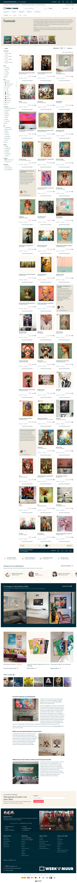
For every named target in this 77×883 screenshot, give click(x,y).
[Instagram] (8, 860)
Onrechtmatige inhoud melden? (42, 874)
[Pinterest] (10, 860)
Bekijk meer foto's (66, 586)
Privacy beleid (51, 874)
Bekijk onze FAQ (27, 195)
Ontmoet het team (44, 828)
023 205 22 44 (24, 823)
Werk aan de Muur (62, 836)
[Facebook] (11, 860)
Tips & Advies (37, 11)
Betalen (6, 828)
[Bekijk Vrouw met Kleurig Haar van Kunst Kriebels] (41, 603)
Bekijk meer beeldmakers (66, 565)
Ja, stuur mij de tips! (38, 801)
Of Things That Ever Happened (42, 22)
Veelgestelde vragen (9, 826)
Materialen (29, 11)
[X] (13, 860)
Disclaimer (34, 874)
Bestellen (24, 826)
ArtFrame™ (55, 700)
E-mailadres (35, 795)
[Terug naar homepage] (11, 8)
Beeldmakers (21, 11)
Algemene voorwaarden (28, 874)
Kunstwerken (6, 11)
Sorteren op (69, 48)
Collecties (14, 11)
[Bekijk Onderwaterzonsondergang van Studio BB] (65, 598)
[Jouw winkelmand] (72, 8)
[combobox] (34, 8)
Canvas (70, 28)
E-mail (30, 823)
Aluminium (37, 29)
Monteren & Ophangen (9, 830)
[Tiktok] (15, 860)
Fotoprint (42, 702)
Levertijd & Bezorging (27, 828)
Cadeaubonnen (26, 830)
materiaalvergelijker (57, 726)
